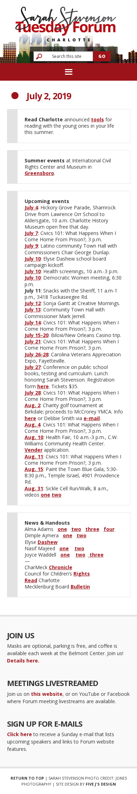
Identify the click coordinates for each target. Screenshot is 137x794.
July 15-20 (36, 335)
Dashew (48, 542)
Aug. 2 (32, 405)
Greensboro (39, 173)
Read (31, 580)
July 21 (33, 341)
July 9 (31, 245)
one (45, 494)
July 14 (33, 322)
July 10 (33, 258)
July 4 (31, 207)
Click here (19, 734)
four (109, 529)
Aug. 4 (32, 424)
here (43, 386)
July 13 (33, 309)
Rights (81, 573)
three (92, 529)
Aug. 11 (34, 456)
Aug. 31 (34, 488)
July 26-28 (36, 354)
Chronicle (60, 567)
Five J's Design (101, 784)
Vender (34, 449)
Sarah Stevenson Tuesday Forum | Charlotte (66, 21)
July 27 (33, 367)
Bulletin (80, 586)
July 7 (31, 233)
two (56, 494)
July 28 (33, 392)
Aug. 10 (34, 437)
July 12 (33, 303)
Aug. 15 (34, 469)
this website (47, 694)
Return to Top (27, 778)
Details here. (23, 660)
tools (97, 119)
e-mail (92, 418)
